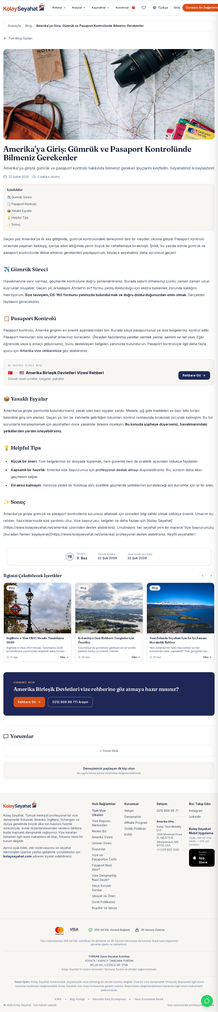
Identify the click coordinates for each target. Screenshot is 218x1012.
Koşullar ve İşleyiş (104, 908)
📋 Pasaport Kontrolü (21, 204)
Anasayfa (14, 26)
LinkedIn (195, 816)
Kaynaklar (99, 7)
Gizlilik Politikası (135, 828)
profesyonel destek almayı (117, 470)
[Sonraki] (211, 575)
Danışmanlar (132, 816)
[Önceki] (202, 575)
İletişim (129, 810)
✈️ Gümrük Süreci (19, 197)
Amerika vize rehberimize (41, 351)
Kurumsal (122, 7)
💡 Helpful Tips (18, 217)
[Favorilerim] (144, 8)
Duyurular (98, 849)
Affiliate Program (135, 822)
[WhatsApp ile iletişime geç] (207, 1001)
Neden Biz (99, 831)
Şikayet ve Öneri (103, 896)
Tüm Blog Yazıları (20, 38)
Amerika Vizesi (102, 837)
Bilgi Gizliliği (77, 999)
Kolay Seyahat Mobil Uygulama (201, 831)
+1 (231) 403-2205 (168, 849)
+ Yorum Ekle (109, 751)
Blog (28, 26)
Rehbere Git (192, 375)
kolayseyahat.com (17, 856)
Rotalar (57, 7)
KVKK (128, 834)
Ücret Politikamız (103, 902)
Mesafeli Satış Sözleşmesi (109, 999)
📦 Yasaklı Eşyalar (19, 211)
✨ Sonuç (13, 224)
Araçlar (77, 7)
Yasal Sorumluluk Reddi (148, 999)
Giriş (177, 7)
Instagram (195, 810)
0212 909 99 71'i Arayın (70, 702)
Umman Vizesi (102, 843)
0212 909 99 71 (167, 810)
